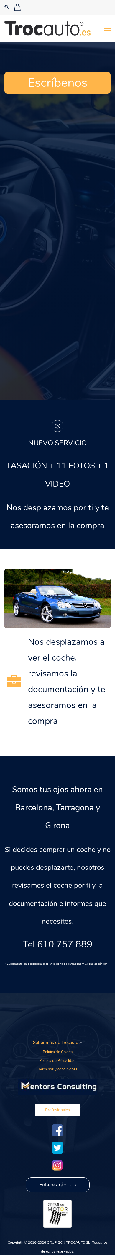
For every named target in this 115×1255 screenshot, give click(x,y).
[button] (57, 1110)
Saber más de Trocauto (55, 1043)
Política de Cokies (58, 1052)
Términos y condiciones (57, 1069)
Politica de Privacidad (57, 1060)
